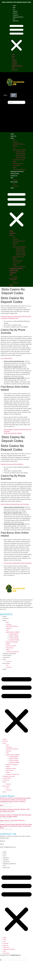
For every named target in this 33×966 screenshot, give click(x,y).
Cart (14, 9)
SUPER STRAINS (21, 157)
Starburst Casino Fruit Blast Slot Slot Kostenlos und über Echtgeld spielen (15, 815)
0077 (1, 805)
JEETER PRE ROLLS (19, 144)
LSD (14, 148)
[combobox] (16, 102)
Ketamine (15, 146)
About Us (15, 13)
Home (14, 5)
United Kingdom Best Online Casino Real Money (18, 563)
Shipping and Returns (18, 17)
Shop (14, 7)
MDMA (15, 161)
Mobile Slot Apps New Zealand (13, 433)
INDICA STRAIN (20, 154)
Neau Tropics (16, 165)
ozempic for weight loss (19, 169)
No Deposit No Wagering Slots (10, 318)
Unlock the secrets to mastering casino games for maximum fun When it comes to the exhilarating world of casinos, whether (15, 799)
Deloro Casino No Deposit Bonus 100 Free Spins (15, 504)
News (12, 188)
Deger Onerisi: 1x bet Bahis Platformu (12, 820)
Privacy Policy (15, 173)
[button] (16, 37)
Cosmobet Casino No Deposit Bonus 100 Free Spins (16, 316)
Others (14, 167)
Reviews (15, 180)
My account (15, 20)
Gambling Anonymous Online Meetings (12, 464)
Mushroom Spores (18, 163)
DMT (14, 140)
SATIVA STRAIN (20, 156)
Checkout (15, 11)
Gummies (15, 142)
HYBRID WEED (20, 152)
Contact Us (15, 15)
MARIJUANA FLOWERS (19, 150)
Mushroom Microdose (19, 159)
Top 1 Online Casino (6, 358)
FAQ (14, 19)
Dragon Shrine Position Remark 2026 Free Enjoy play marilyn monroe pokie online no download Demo (16, 826)
